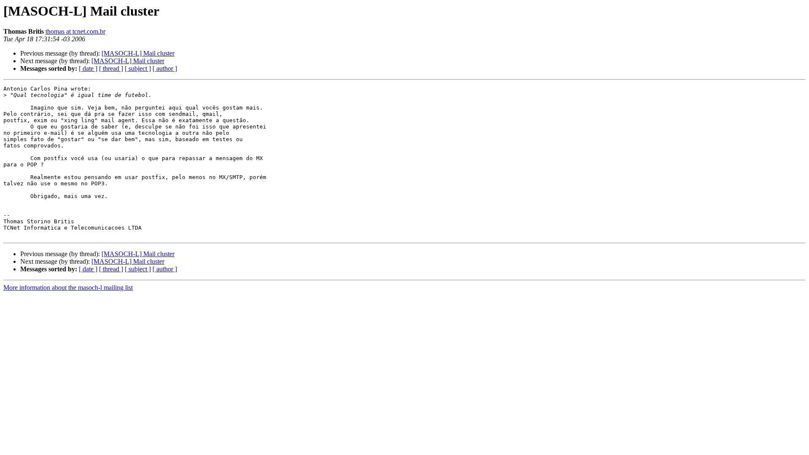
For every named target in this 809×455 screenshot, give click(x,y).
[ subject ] (138, 68)
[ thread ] (111, 68)
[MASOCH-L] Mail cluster (138, 53)
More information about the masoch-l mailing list (68, 287)
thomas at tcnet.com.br (75, 31)
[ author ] (165, 68)
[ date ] (88, 68)
